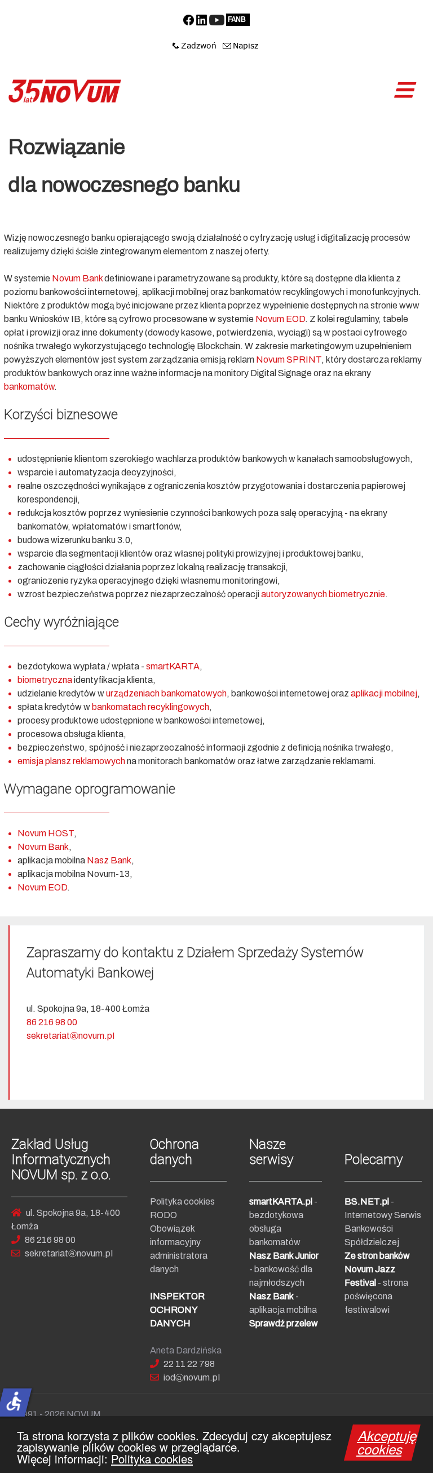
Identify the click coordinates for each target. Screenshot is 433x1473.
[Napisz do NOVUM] (240, 45)
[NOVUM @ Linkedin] (201, 19)
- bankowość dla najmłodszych (284, 1269)
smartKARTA (173, 666)
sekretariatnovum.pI (70, 1035)
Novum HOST (45, 833)
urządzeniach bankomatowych (166, 693)
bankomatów (29, 386)
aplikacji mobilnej (384, 693)
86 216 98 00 (51, 1022)
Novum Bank (78, 278)
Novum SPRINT (288, 359)
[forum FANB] (237, 19)
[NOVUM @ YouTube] (216, 19)
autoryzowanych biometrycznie (323, 594)
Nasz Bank (109, 860)
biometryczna (45, 680)
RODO (163, 1215)
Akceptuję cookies (387, 1442)
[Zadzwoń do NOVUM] (195, 45)
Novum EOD (280, 319)
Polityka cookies (152, 1458)
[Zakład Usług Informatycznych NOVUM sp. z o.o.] (64, 91)
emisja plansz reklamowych (71, 761)
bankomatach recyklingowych (150, 707)
